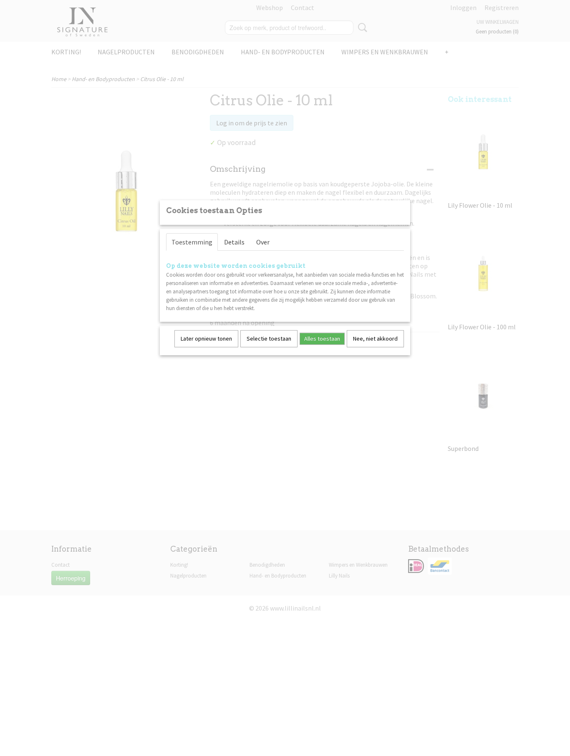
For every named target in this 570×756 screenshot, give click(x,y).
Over (263, 242)
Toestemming (192, 242)
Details (234, 242)
